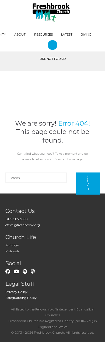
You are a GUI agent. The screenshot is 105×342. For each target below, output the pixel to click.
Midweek (12, 251)
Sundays (12, 245)
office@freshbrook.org (22, 225)
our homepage (72, 159)
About (20, 34)
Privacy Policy (16, 292)
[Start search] (88, 183)
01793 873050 (16, 219)
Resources (43, 34)
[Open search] (53, 44)
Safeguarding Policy (21, 298)
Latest (66, 34)
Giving (86, 34)
